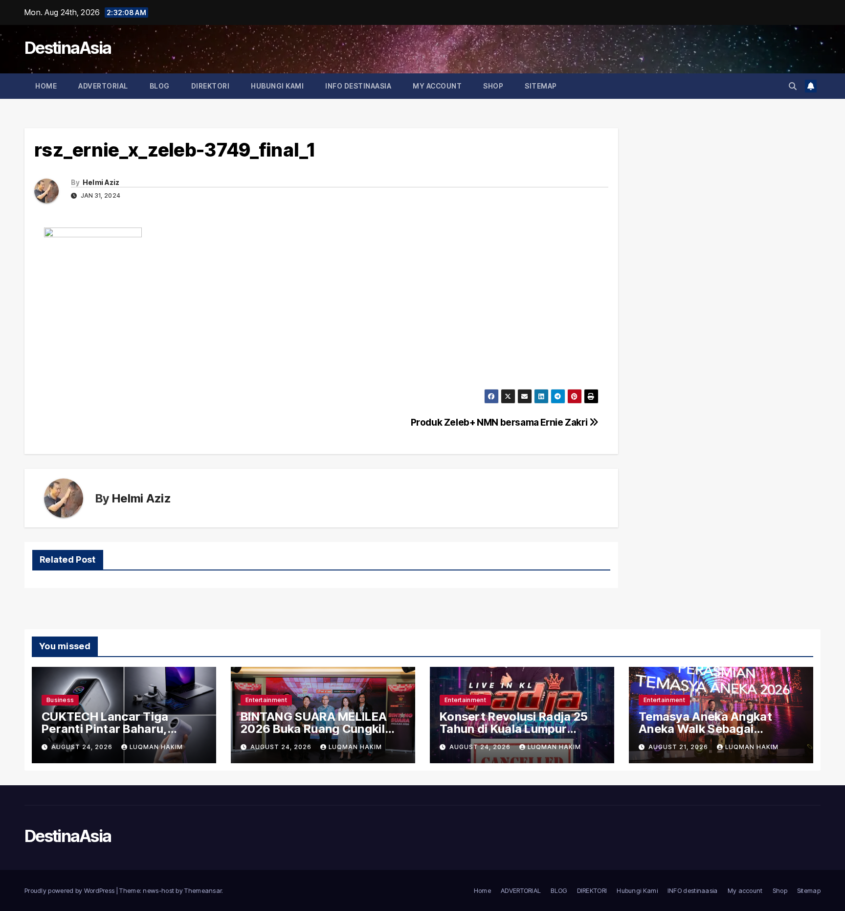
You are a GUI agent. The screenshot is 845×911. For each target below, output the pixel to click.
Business (60, 700)
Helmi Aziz (101, 182)
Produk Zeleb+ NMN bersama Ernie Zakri (500, 422)
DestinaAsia (67, 48)
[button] (793, 86)
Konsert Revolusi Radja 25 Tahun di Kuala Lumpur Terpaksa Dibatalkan (514, 728)
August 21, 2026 (679, 747)
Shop (493, 86)
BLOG (160, 86)
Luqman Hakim (156, 747)
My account (437, 86)
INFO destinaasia (358, 86)
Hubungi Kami (277, 86)
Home (46, 86)
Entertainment (266, 700)
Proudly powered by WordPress (70, 890)
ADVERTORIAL (103, 86)
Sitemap (541, 86)
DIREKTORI (210, 86)
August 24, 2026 (82, 747)
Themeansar (203, 890)
